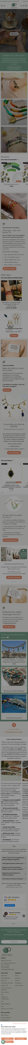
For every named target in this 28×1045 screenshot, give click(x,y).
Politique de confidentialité (20, 1023)
